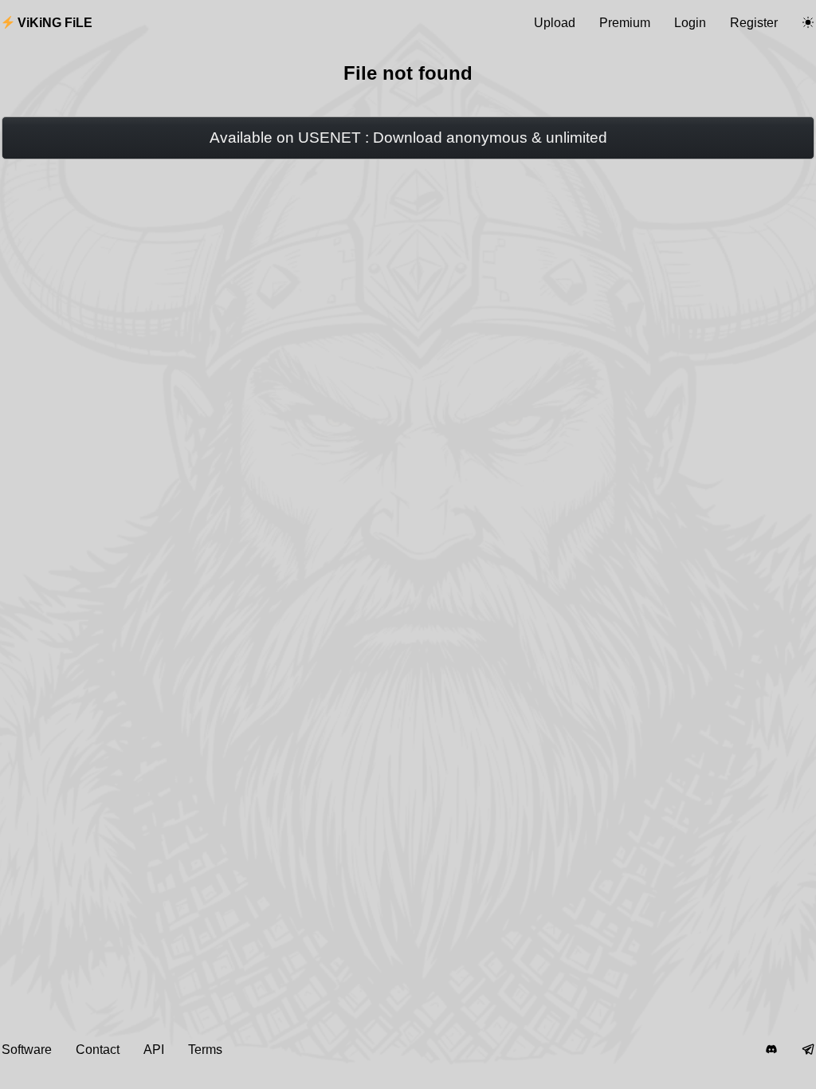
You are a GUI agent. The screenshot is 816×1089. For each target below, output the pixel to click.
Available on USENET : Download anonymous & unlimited (408, 137)
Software (27, 1049)
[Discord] (771, 1050)
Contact (98, 1049)
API (153, 1049)
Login (690, 22)
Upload (554, 22)
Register (754, 22)
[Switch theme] (808, 23)
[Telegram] (808, 1050)
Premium (624, 22)
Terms (205, 1049)
